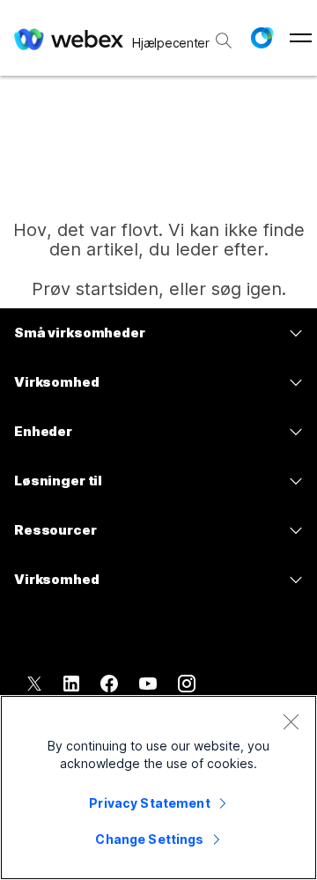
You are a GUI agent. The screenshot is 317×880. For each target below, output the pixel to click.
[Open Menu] (300, 38)
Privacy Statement (149, 802)
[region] (158, 787)
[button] (261, 38)
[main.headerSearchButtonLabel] (224, 34)
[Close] (290, 721)
